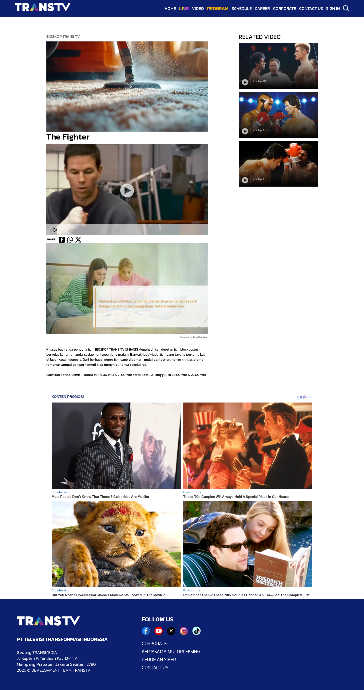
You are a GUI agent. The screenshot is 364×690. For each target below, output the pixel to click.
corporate (284, 8)
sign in (333, 8)
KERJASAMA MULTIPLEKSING (171, 652)
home (170, 8)
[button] (127, 86)
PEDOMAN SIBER (159, 660)
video (198, 8)
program (218, 8)
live (184, 8)
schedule (242, 8)
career (262, 8)
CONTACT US (155, 668)
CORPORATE (154, 644)
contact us (311, 8)
